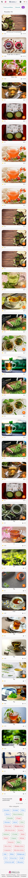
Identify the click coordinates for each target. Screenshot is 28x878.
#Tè (6, 858)
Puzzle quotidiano (8, 7)
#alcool (15, 822)
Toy (14, 521)
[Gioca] (23, 28)
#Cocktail (15, 810)
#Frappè (18, 818)
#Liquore (13, 838)
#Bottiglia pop (20, 854)
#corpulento (7, 850)
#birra (18, 842)
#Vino (22, 810)
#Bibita (12, 854)
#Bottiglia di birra (19, 846)
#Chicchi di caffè (9, 862)
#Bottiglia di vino (18, 826)
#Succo (8, 814)
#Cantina (20, 830)
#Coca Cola (13, 858)
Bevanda (17, 7)
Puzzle (3, 874)
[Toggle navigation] (2, 2)
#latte (5, 854)
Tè (23, 7)
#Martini (6, 838)
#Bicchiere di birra (19, 850)
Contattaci (23, 876)
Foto (14, 611)
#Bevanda (20, 862)
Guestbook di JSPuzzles (13, 876)
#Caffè (21, 858)
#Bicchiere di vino (10, 830)
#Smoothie (6, 810)
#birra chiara (7, 846)
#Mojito (23, 834)
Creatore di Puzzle (11, 874)
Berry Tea (14, 77)
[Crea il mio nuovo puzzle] (20, 1)
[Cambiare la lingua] (25, 1)
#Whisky (22, 838)
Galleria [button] (13, 2)
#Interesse (6, 834)
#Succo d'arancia (17, 814)
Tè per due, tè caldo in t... (14, 54)
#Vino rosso (8, 826)
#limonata (7, 822)
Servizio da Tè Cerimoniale (14, 32)
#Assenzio (11, 842)
